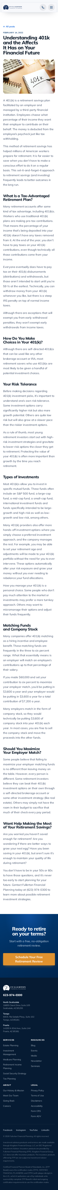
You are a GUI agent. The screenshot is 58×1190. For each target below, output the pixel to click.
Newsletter (36, 1061)
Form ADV (36, 1116)
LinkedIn (45, 1130)
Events (34, 1050)
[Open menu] (51, 7)
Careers (7, 1106)
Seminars (35, 1066)
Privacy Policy (37, 1090)
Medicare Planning (12, 1059)
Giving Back (8, 1100)
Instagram (21, 1130)
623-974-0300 (12, 995)
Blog (33, 1045)
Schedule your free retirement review (29, 959)
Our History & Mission (13, 1090)
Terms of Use (37, 1095)
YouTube (34, 1130)
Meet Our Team (10, 1095)
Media (34, 1055)
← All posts (9, 26)
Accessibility (37, 1106)
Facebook (7, 1130)
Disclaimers (36, 1100)
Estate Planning (10, 1045)
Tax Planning (9, 1078)
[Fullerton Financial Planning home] (12, 7)
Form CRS (36, 1111)
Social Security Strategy (14, 1073)
